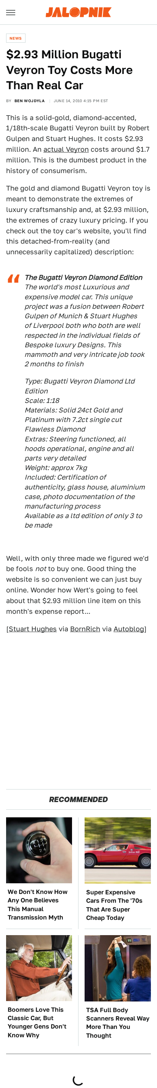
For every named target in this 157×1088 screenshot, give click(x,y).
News (16, 38)
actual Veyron (66, 149)
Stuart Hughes (33, 629)
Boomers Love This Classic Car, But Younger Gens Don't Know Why (37, 1022)
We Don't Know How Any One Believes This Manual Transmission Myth (37, 904)
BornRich (85, 629)
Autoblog (129, 629)
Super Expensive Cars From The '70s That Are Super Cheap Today (114, 905)
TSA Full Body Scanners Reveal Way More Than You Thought (117, 1022)
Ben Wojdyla (29, 100)
